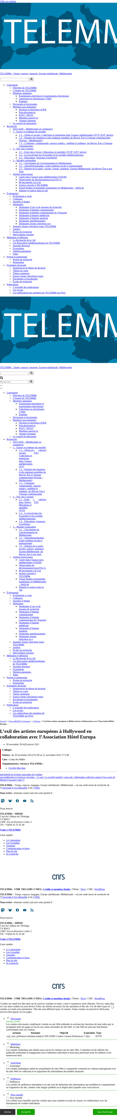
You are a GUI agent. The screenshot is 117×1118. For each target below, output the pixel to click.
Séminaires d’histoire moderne (33, 218)
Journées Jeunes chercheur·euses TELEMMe (34, 226)
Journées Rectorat (21, 245)
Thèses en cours (20, 270)
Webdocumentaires (22, 251)
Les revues (18, 290)
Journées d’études (21, 201)
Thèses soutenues (21, 273)
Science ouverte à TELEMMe (33, 185)
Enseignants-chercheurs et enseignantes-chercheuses (44, 96)
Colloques (18, 199)
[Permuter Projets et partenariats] (53, 677)
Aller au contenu (8, 1)
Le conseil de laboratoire (24, 123)
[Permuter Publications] (53, 705)
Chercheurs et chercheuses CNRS (35, 98)
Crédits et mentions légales (56, 889)
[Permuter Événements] (53, 592)
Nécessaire (16, 1018)
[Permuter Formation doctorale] (53, 685)
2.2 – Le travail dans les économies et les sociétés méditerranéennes (51, 155)
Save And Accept (105, 1112)
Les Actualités (13, 843)
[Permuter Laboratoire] (53, 392)
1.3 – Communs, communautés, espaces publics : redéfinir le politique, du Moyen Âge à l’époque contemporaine (65, 144)
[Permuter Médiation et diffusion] (53, 655)
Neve (83, 889)
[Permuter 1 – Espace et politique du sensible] (53, 447)
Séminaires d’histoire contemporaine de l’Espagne (43, 212)
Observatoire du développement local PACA (40, 179)
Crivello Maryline (16, 768)
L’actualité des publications (26, 287)
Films (15, 254)
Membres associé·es (28, 118)
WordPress (99, 889)
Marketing (15, 1044)
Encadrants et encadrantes (25, 279)
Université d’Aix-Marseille (14, 788)
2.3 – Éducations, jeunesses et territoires (38, 157)
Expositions (18, 248)
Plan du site (11, 851)
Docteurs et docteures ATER (32, 109)
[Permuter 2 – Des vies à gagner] (53, 496)
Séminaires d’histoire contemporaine (36, 210)
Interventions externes (23, 234)
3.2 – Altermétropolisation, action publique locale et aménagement (50, 166)
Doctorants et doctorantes (25, 104)
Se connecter (12, 854)
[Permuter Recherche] (53, 439)
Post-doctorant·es (27, 112)
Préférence (16, 1079)
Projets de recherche (22, 259)
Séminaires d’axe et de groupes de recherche (40, 207)
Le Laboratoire (13, 840)
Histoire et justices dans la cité (33, 190)
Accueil (3, 721)
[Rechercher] (31, 79)
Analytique (15, 1063)
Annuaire (10, 845)
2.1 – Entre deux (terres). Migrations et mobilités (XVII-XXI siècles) (53, 151)
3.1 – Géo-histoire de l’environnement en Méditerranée (45, 163)
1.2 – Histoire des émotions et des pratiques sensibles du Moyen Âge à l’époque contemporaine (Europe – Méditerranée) (64, 139)
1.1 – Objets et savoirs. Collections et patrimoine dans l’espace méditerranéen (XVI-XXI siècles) (66, 134)
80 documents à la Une (30, 182)
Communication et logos (18, 848)
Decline (7, 1112)
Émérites (23, 101)
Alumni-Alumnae (27, 120)
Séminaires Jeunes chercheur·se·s (35, 223)
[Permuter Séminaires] (53, 603)
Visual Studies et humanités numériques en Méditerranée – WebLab (51, 188)
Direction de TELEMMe (25, 87)
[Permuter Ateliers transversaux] (53, 557)
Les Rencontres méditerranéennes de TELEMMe (36, 243)
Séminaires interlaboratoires (32, 221)
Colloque (36, 721)
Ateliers (16, 229)
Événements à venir (22, 196)
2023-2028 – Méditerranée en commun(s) (33, 129)
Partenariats (18, 262)
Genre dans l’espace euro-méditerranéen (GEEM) (43, 177)
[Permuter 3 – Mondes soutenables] (53, 527)
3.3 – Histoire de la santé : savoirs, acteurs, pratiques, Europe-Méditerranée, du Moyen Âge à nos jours (65, 170)
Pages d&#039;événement (19, 721)
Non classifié (17, 1095)
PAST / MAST (26, 115)
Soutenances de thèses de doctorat (29, 268)
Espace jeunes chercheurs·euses (28, 276)
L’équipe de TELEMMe (24, 90)
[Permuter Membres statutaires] (53, 401)
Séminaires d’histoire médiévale (34, 215)
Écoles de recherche (22, 232)
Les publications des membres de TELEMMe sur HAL (39, 292)
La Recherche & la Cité (24, 240)
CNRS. (36, 788)
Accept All (25, 1112)
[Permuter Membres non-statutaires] (53, 420)
